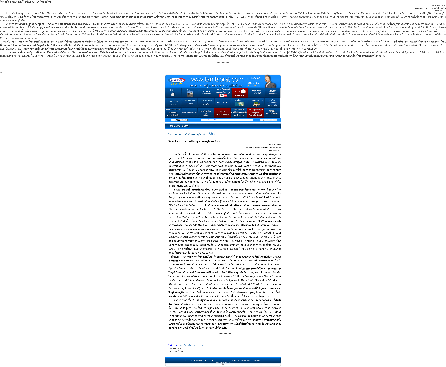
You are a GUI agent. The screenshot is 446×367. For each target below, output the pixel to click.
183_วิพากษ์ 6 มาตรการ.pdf (191, 345)
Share (213, 133)
